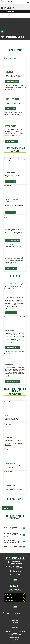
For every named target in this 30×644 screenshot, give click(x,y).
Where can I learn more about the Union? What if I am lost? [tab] (12, 534)
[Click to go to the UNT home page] (8, 2)
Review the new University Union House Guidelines (13, 466)
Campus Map (15, 624)
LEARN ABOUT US (10, 108)
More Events (7, 508)
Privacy (15, 636)
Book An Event (10, 212)
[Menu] (28, 2)
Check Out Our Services (12, 381)
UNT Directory (15, 622)
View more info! (10, 181)
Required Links (15, 639)
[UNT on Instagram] (19, 590)
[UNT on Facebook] (10, 590)
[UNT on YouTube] (16, 590)
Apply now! (8, 594)
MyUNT (15, 616)
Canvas (15, 618)
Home (2, 11)
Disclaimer (15, 633)
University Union (8, 8)
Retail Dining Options (12, 347)
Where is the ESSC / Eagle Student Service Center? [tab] (12, 541)
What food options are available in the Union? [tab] (11, 528)
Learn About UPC (10, 268)
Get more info (9, 601)
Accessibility (15, 627)
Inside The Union (11, 313)
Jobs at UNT (15, 625)
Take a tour (8, 597)
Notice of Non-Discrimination (15, 634)
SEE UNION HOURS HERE (12, 81)
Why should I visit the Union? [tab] (13, 547)
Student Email (15, 620)
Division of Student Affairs (7, 6)
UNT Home (15, 640)
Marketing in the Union (12, 240)
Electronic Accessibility (15, 637)
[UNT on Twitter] (13, 590)
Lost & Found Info (11, 141)
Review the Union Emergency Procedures (14, 444)
